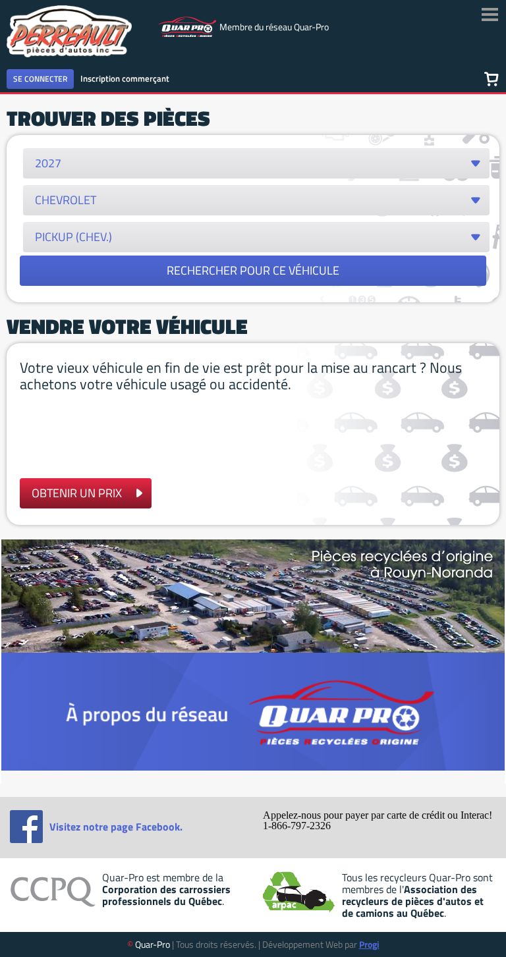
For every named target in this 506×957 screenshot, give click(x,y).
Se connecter (40, 78)
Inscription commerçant (124, 78)
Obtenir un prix (77, 493)
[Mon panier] (491, 78)
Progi (369, 944)
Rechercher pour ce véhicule (253, 270)
